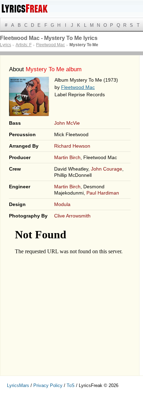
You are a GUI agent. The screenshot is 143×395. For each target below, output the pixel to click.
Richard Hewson (72, 146)
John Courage (106, 169)
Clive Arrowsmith (72, 216)
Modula (62, 204)
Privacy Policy (47, 385)
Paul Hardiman (102, 193)
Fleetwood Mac (78, 87)
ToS (71, 385)
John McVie (67, 123)
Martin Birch (67, 157)
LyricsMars (18, 385)
